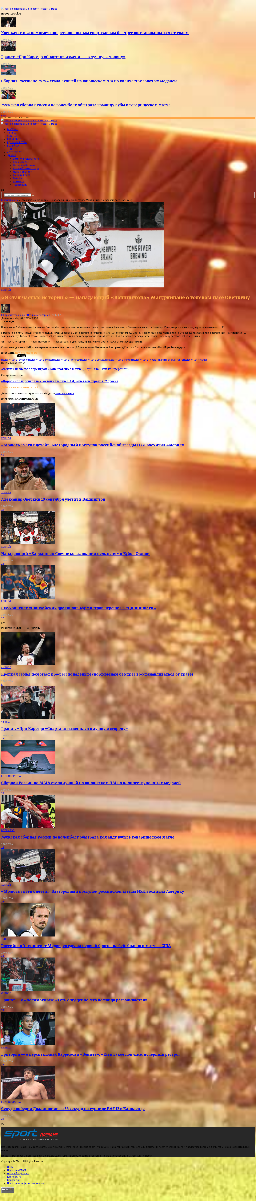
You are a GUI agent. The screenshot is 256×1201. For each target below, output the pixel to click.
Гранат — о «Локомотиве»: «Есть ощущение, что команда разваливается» (74, 1000)
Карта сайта (14, 1176)
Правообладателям (18, 1173)
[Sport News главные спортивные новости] (30, 1141)
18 (2, 793)
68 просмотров (10, 315)
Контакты (13, 1180)
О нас (10, 1167)
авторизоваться (64, 393)
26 (2, 455)
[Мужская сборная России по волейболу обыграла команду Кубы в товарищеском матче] (8, 98)
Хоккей (12, 136)
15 (2, 847)
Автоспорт (14, 152)
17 (2, 738)
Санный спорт (21, 175)
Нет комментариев (38, 315)
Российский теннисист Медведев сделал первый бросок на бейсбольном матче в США (86, 945)
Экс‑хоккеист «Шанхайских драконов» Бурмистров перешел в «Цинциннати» (78, 608)
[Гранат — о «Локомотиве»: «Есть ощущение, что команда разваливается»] (28, 990)
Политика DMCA (16, 1170)
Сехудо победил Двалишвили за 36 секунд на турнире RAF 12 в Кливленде (73, 1108)
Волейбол (13, 145)
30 (2, 509)
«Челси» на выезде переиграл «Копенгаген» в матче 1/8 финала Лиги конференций (65, 369)
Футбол (12, 132)
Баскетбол (14, 139)
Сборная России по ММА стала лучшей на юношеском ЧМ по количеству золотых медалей (89, 81)
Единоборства (17, 142)
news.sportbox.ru (26, 352)
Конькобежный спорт (26, 168)
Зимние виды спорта (26, 158)
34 (2, 1010)
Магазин (12, 129)
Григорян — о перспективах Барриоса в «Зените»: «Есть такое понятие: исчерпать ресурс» (90, 1054)
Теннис (12, 149)
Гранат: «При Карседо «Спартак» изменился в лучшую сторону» (63, 57)
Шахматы (18, 181)
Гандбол (18, 178)
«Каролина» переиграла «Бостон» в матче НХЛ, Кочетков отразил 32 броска (59, 381)
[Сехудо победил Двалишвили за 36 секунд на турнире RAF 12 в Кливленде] (28, 1098)
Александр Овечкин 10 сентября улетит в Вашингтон (53, 499)
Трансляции (20, 184)
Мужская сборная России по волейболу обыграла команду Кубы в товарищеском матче (86, 105)
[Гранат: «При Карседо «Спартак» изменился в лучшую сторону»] (8, 50)
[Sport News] (29, 8)
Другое (11, 155)
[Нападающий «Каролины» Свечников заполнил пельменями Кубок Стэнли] (28, 543)
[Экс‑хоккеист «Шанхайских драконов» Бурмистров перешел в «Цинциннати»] (28, 597)
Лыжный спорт (22, 171)
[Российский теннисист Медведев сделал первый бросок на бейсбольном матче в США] (28, 935)
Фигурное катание (24, 165)
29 (2, 1064)
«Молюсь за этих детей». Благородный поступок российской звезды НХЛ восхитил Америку (92, 445)
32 (2, 618)
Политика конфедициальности (25, 1183)
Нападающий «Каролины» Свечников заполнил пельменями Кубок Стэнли (75, 553)
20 (2, 956)
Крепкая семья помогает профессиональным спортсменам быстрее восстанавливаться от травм (95, 32)
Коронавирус (21, 162)
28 (2, 563)
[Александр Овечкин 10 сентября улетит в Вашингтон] (28, 489)
